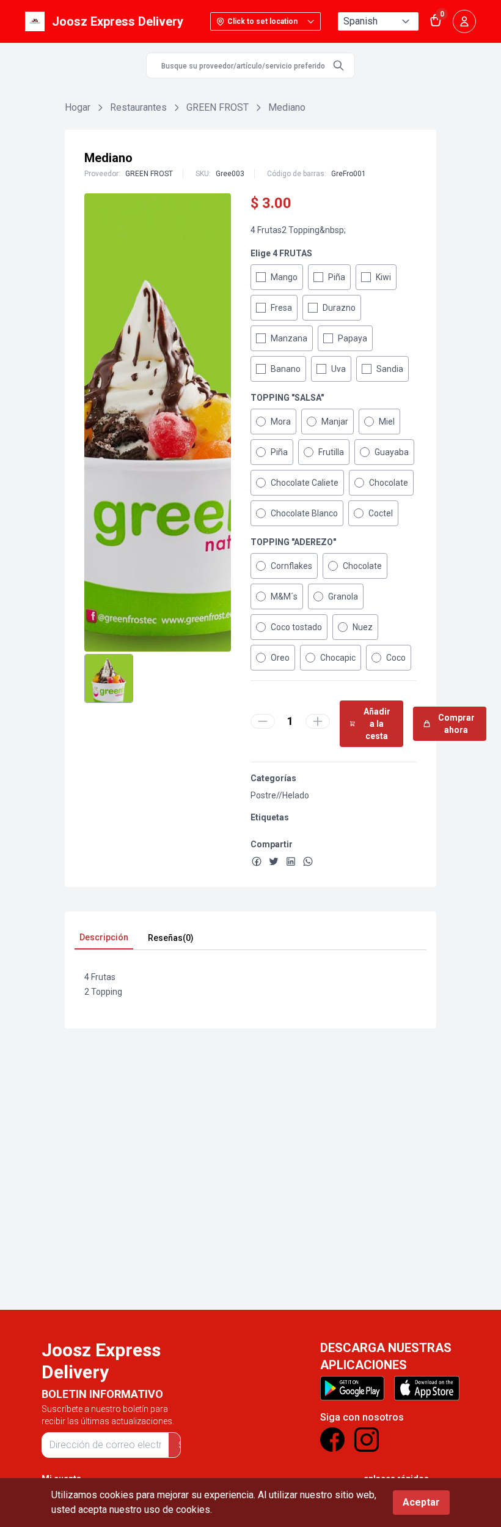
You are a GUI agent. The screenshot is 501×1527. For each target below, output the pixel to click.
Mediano (286, 107)
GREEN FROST (217, 107)
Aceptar (421, 1502)
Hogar (77, 107)
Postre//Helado (279, 795)
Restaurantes (138, 107)
